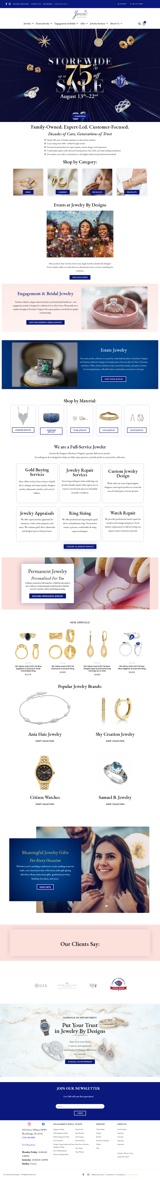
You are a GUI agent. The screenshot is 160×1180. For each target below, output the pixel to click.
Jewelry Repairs (121, 1129)
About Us (114, 23)
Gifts (82, 23)
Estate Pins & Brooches (82, 1144)
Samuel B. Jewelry (115, 797)
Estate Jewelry (43, 23)
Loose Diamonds (58, 1141)
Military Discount (21, 4)
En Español (47, 4)
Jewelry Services (97, 23)
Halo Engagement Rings (60, 1133)
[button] (139, 24)
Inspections (120, 1144)
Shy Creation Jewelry (115, 734)
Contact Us (36, 4)
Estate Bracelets (79, 1133)
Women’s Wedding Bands (60, 1154)
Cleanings (120, 1137)
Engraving (120, 1141)
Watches (98, 1144)
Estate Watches (79, 1152)
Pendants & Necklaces (102, 1141)
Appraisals (120, 1133)
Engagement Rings (58, 1129)
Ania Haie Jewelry (45, 734)
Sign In (123, 4)
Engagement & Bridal (64, 23)
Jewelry (27, 23)
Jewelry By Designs (12, 1174)
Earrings (98, 1133)
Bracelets (98, 1137)
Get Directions (28, 1144)
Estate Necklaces (80, 1141)
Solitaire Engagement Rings (61, 1137)
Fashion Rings (100, 1129)
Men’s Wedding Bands (60, 1151)
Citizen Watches (45, 797)
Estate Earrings (79, 1137)
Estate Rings (78, 1148)
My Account (137, 4)
